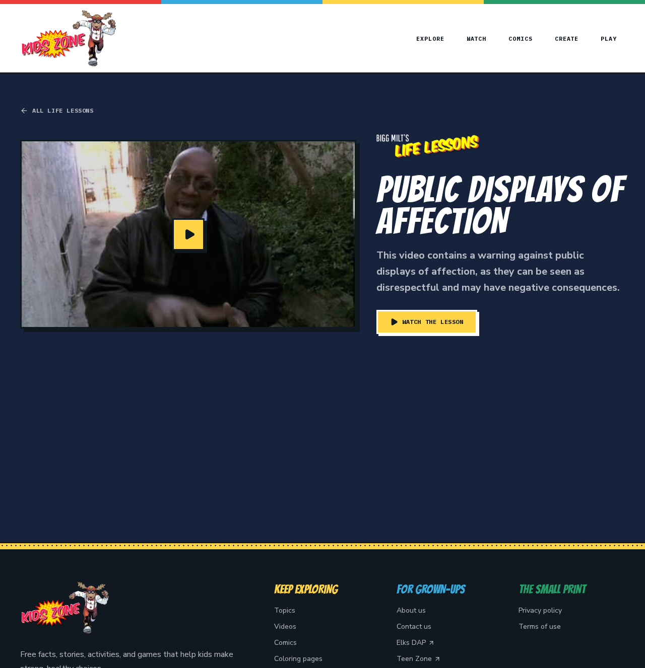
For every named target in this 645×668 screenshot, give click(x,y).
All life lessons (63, 110)
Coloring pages (298, 658)
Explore (430, 38)
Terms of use (540, 626)
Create (567, 38)
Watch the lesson (433, 321)
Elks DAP (411, 642)
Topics (284, 610)
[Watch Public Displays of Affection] (188, 234)
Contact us (414, 626)
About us (411, 610)
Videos (285, 626)
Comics (520, 38)
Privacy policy (540, 610)
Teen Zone (414, 658)
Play (609, 38)
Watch (477, 38)
